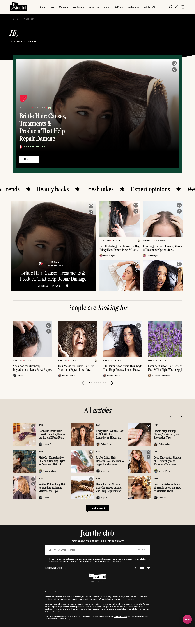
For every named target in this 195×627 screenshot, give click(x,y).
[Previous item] (83, 383)
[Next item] (112, 383)
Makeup (63, 6)
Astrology (133, 6)
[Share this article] (135, 211)
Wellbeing (78, 6)
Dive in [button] (28, 158)
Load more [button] (96, 507)
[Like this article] (135, 205)
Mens (107, 6)
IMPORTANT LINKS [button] (53, 568)
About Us (149, 6)
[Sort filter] (181, 416)
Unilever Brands (77, 561)
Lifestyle (94, 6)
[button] (174, 63)
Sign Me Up (141, 549)
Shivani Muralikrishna (34, 146)
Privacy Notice (117, 561)
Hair (52, 6)
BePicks (118, 6)
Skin (42, 6)
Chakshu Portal (120, 616)
